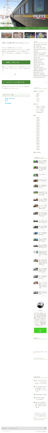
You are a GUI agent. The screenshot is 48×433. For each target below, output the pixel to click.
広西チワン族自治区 (41, 107)
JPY (42, 351)
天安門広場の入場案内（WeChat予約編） (40, 398)
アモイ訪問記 (45, 44)
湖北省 (38, 122)
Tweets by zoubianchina (38, 419)
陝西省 (38, 138)
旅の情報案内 (8, 103)
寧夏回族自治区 (40, 112)
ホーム (5, 28)
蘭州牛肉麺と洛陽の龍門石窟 (39, 70)
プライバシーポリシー (6, 431)
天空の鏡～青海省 (37, 57)
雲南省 (38, 134)
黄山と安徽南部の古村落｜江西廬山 (40, 77)
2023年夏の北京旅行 (38, 44)
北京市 (38, 99)
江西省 (38, 119)
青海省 (38, 129)
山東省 (38, 141)
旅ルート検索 (12, 28)
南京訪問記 (36, 54)
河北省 (38, 147)
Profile (34, 28)
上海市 (38, 101)
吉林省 (38, 128)
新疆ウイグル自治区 (41, 106)
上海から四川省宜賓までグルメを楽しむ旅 (41, 49)
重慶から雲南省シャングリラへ (39, 72)
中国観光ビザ (27, 28)
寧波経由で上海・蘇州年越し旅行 (39, 59)
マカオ (38, 98)
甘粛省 (38, 140)
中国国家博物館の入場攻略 (40, 394)
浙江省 (38, 146)
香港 (37, 96)
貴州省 (38, 137)
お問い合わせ (41, 28)
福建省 (38, 143)
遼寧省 (38, 131)
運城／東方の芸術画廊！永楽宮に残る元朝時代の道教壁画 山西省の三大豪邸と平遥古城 (40, 405)
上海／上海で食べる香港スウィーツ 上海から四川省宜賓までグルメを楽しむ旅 (40, 382)
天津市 (38, 93)
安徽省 (38, 149)
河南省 (38, 117)
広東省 (38, 123)
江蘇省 (38, 144)
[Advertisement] (40, 366)
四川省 (38, 132)
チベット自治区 (40, 109)
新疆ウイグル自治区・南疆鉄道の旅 (40, 64)
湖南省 (38, 120)
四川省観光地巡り (42, 54)
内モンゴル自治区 (40, 110)
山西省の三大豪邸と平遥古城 (39, 62)
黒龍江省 (38, 126)
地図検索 (19, 28)
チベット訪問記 (37, 47)
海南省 (38, 125)
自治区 (6, 100)
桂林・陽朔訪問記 (37, 65)
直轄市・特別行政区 (10, 98)
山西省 (38, 135)
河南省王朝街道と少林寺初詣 (39, 67)
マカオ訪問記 (43, 47)
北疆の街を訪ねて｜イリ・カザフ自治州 (40, 52)
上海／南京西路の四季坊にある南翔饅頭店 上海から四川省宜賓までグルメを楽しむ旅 (40, 389)
